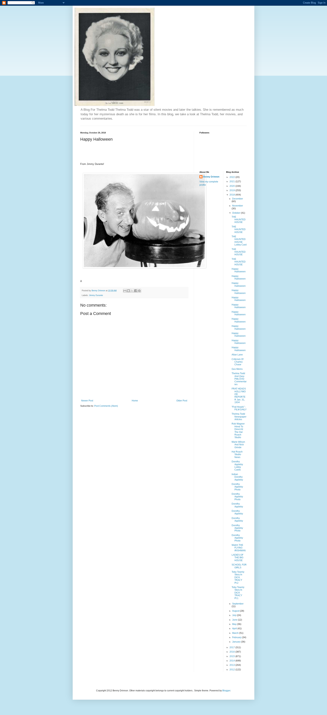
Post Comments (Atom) (106, 406)
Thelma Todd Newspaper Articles (239, 417)
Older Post (181, 400)
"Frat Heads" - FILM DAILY (239, 408)
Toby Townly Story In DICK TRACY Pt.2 (238, 577)
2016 (232, 651)
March (235, 633)
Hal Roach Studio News (237, 454)
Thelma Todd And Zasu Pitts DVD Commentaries (239, 379)
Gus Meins (237, 369)
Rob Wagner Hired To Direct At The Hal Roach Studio (238, 430)
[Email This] (125, 291)
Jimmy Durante (96, 295)
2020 (232, 186)
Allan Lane (237, 354)
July (234, 615)
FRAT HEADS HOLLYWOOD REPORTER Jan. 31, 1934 (239, 395)
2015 (232, 656)
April (234, 628)
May (234, 624)
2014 (232, 660)
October (236, 213)
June (235, 619)
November (237, 205)
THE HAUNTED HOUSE (239, 220)
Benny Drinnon (211, 176)
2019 (232, 190)
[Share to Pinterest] (139, 291)
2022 (232, 177)
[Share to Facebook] (136, 291)
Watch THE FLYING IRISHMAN (239, 548)
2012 (232, 669)
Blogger (226, 690)
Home (135, 400)
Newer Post (87, 400)
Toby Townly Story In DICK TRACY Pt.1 (238, 593)
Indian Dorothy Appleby (237, 477)
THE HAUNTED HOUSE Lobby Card (239, 240)
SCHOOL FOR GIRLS (239, 566)
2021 (232, 181)
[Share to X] (132, 291)
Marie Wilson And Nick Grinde (238, 445)
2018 (232, 194)
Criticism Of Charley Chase (237, 362)
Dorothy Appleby (237, 505)
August (236, 611)
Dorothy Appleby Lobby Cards (237, 465)
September (238, 603)
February (237, 637)
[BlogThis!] (128, 291)
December (237, 198)
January (236, 641)
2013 (232, 665)
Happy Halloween (239, 270)
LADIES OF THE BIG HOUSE (237, 558)
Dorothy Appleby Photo (237, 487)
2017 (232, 647)
